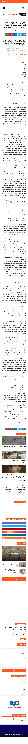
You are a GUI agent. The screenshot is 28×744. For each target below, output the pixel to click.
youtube (24, 680)
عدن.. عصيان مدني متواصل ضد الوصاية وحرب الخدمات (16, 55)
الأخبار (24, 627)
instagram (23, 682)
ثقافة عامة (23, 632)
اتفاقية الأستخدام (9, 735)
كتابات (5, 632)
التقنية (15, 627)
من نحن (15, 735)
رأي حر (13, 632)
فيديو (9, 632)
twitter (24, 689)
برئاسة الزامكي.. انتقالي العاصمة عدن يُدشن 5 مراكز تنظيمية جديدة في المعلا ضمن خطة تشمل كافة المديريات (14, 50)
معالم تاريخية (15, 30)
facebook (23, 692)
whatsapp (23, 687)
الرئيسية (19, 735)
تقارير (24, 630)
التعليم (20, 627)
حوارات (17, 632)
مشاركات (24, 634)
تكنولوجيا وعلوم (10, 630)
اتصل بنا (3, 735)
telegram (23, 685)
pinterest (23, 694)
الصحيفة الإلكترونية (8, 627)
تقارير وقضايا (19, 630)
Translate (24, 721)
